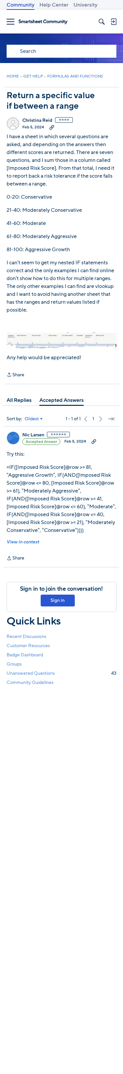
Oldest (32, 419)
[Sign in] (113, 21)
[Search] (102, 21)
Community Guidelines (30, 682)
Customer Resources (28, 646)
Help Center (54, 5)
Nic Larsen (33, 435)
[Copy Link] (52, 127)
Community (20, 5)
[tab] (19, 400)
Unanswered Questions (61, 673)
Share (15, 375)
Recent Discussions (26, 636)
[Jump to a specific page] (111, 419)
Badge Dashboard (25, 655)
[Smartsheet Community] (43, 21)
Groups (14, 664)
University (85, 5)
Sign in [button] (58, 600)
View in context (23, 542)
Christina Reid (37, 120)
